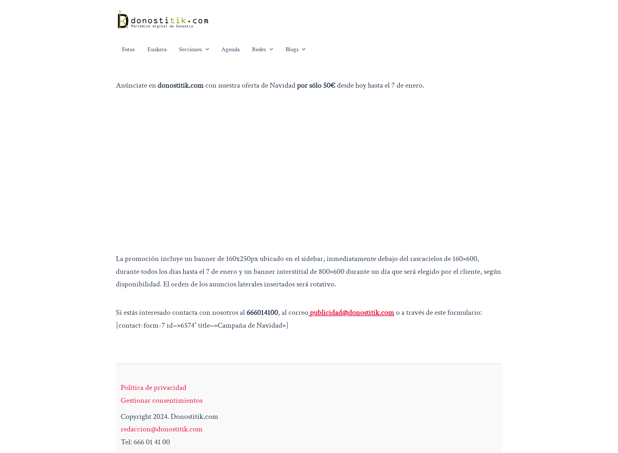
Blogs (292, 49)
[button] (205, 49)
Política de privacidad (153, 387)
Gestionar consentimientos (161, 400)
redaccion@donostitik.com (162, 429)
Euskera (157, 49)
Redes (259, 49)
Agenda (230, 49)
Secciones (190, 49)
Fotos (128, 49)
